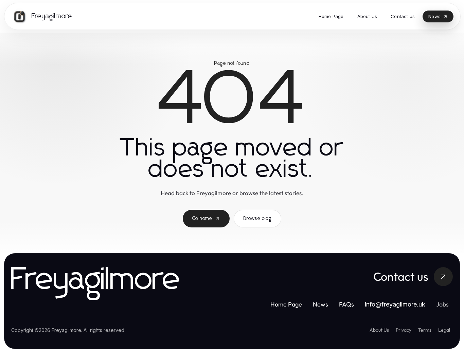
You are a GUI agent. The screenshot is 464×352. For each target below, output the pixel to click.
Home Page (286, 304)
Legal (444, 330)
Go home (202, 218)
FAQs (346, 304)
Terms (424, 330)
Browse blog (257, 218)
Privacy (403, 330)
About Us (379, 330)
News (320, 304)
